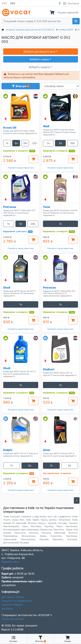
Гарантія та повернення (16, 600)
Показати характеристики (21, 168)
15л (25, 143)
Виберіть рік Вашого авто (39, 51)
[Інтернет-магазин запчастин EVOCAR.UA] (17, 12)
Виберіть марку (39, 59)
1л (7, 143)
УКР (12, 3)
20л (72, 143)
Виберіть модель (39, 67)
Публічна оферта (12, 604)
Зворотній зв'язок (13, 618)
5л (16, 143)
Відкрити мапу (10, 561)
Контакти (73, 3)
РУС (4, 3)
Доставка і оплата (13, 596)
